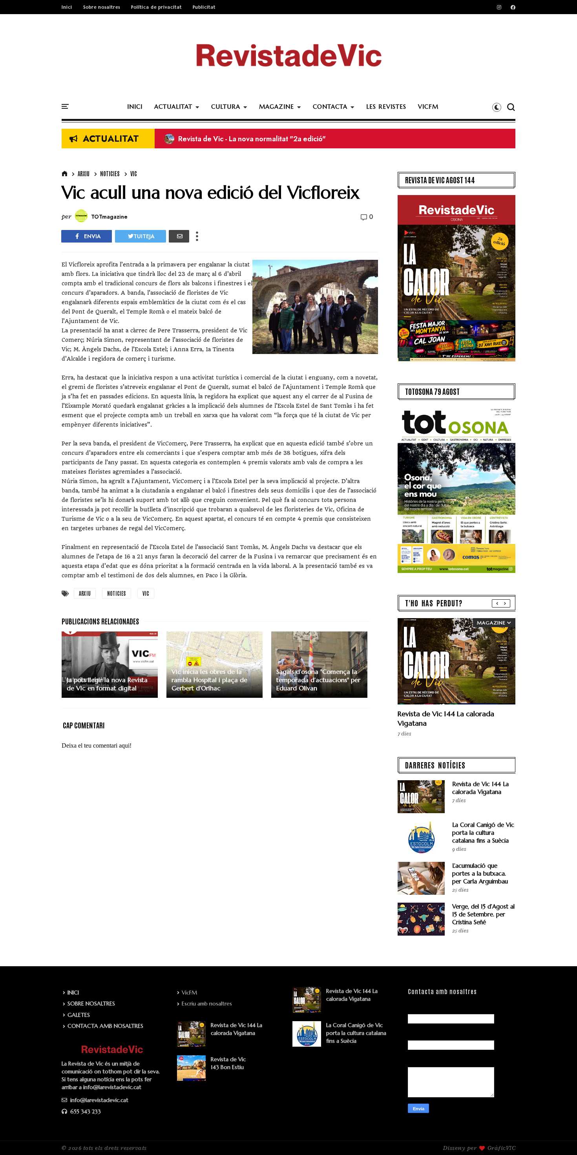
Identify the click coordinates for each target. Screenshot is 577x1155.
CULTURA (225, 106)
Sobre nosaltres (101, 7)
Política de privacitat (156, 7)
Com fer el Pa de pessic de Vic (219, 139)
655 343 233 (85, 1111)
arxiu (83, 173)
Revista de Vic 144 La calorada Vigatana (480, 788)
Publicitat (204, 7)
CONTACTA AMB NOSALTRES (105, 1025)
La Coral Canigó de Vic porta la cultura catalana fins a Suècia (483, 832)
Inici (67, 7)
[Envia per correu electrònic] (179, 236)
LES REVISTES (386, 106)
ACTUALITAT (173, 106)
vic (133, 173)
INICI (134, 106)
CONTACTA (330, 106)
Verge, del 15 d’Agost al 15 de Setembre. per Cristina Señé (483, 914)
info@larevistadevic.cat (98, 1100)
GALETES (79, 1014)
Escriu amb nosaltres (207, 1003)
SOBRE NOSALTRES (91, 1003)
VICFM (428, 106)
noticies (110, 173)
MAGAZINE (276, 106)
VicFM (189, 992)
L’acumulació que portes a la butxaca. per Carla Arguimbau (480, 873)
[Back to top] (557, 1136)
